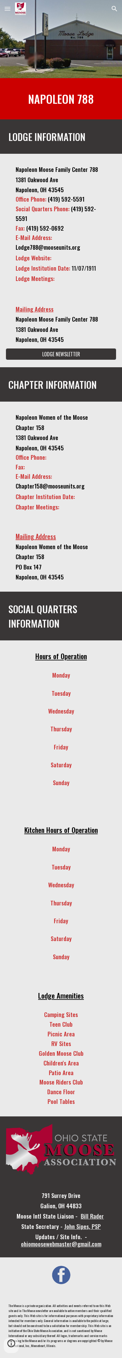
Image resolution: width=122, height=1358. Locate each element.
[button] (7, 8)
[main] (61, 99)
